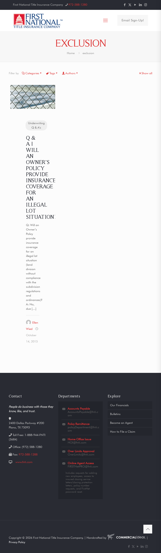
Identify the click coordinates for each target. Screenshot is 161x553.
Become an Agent (121, 422)
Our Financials (119, 405)
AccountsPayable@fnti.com (83, 413)
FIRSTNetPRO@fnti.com (83, 466)
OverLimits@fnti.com (81, 454)
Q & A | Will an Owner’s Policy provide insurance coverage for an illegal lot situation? (41, 177)
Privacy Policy (17, 542)
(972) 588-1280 (32, 447)
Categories (32, 73)
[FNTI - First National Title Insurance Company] (38, 20)
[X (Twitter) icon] (129, 5)
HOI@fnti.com (77, 442)
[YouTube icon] (135, 5)
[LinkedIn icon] (140, 5)
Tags (52, 73)
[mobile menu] (105, 20)
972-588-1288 (28, 454)
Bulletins (115, 414)
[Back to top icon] (147, 529)
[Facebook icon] (124, 5)
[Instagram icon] (145, 5)
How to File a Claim (122, 431)
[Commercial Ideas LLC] (126, 537)
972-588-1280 (77, 4)
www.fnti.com (24, 462)
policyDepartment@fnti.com (83, 428)
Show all (147, 73)
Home (71, 53)
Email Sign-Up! (133, 20)
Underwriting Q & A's (36, 125)
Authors (70, 73)
